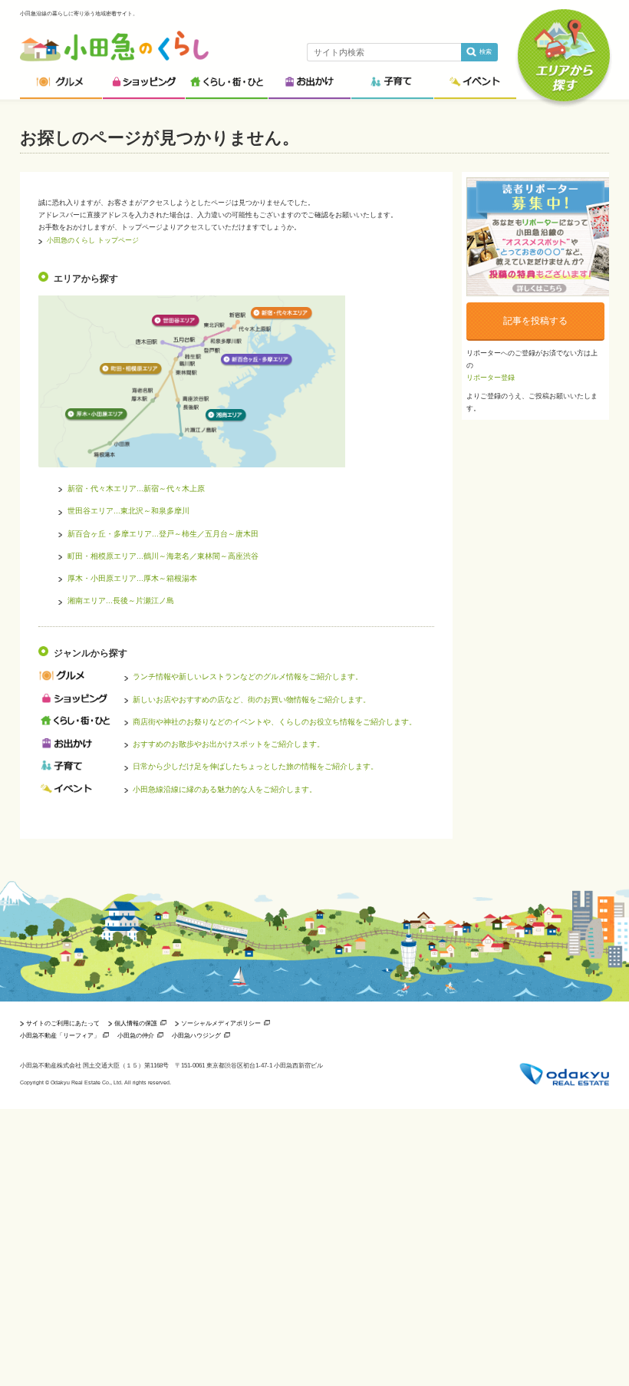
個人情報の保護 (135, 1023)
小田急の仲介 (135, 1035)
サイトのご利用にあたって (63, 1023)
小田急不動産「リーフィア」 (60, 1035)
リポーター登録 (490, 377)
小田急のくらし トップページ (93, 240)
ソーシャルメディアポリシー (221, 1023)
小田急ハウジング (196, 1035)
